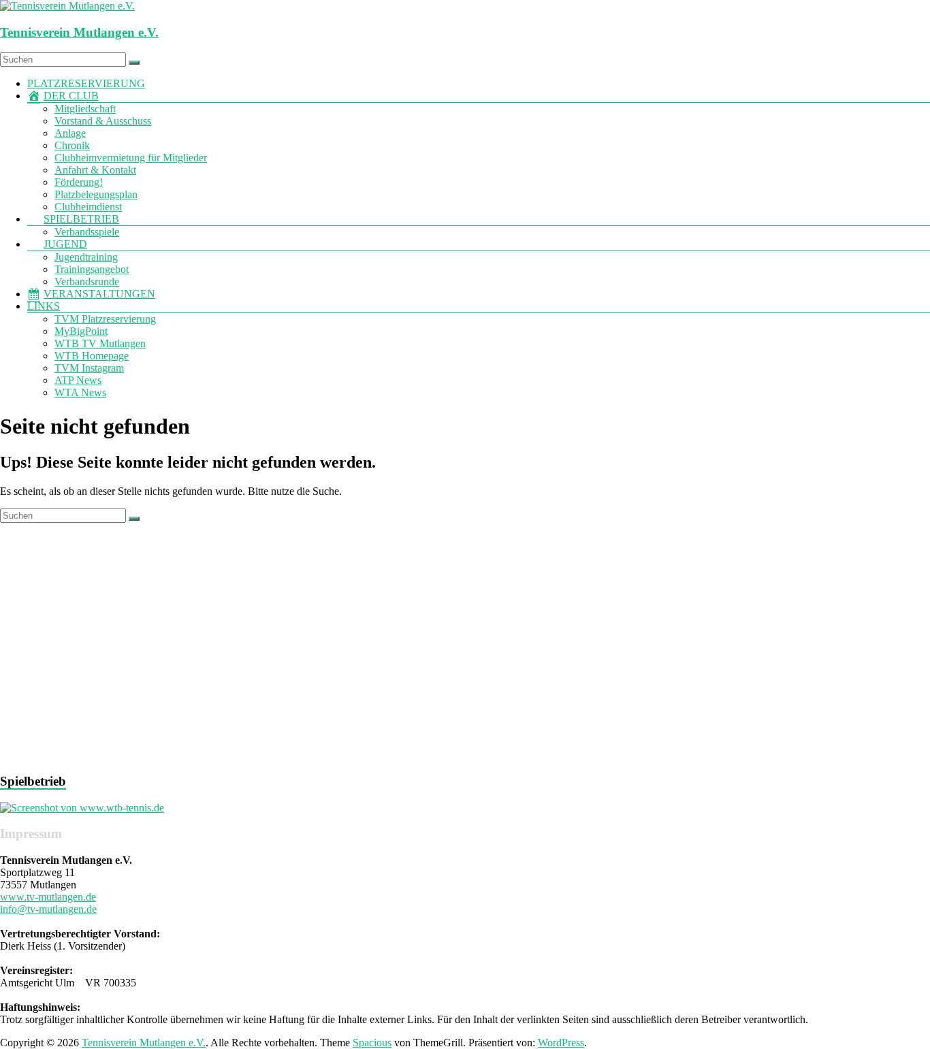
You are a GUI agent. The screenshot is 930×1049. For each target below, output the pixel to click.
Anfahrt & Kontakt (95, 170)
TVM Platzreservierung (105, 319)
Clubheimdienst (88, 206)
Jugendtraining (86, 257)
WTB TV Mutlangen (100, 343)
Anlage (70, 133)
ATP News (77, 380)
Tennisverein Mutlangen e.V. (79, 32)
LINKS (43, 306)
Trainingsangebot (91, 269)
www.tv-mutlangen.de (48, 897)
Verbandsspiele (86, 232)
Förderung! (78, 182)
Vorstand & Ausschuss (102, 121)
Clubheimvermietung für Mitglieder (130, 157)
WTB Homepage (91, 355)
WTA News (80, 392)
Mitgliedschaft (85, 108)
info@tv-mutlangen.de (48, 909)
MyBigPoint (81, 331)
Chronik (72, 145)
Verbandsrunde (86, 281)
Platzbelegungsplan (96, 194)
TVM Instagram (89, 368)
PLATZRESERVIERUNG (86, 83)
